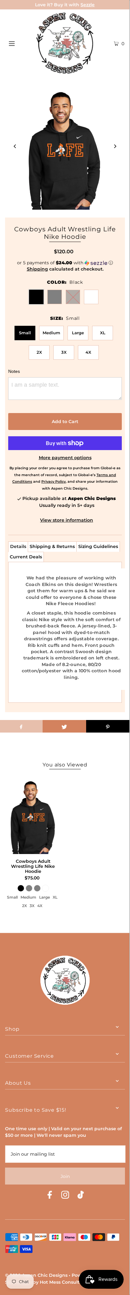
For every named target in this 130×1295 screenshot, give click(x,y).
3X (64, 352)
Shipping (37, 268)
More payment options (65, 457)
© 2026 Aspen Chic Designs (36, 1275)
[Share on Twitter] (64, 726)
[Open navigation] (20, 43)
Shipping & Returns (52, 546)
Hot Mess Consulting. (64, 1282)
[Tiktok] (81, 1196)
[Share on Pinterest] (107, 726)
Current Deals (26, 556)
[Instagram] (65, 1196)
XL (102, 332)
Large (78, 332)
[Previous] (15, 146)
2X (39, 352)
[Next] (115, 146)
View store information (66, 520)
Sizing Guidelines (98, 546)
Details (18, 546)
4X (88, 352)
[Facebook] (50, 1196)
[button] (64, 263)
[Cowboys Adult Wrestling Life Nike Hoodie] (33, 815)
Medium (51, 332)
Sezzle (87, 5)
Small (25, 332)
